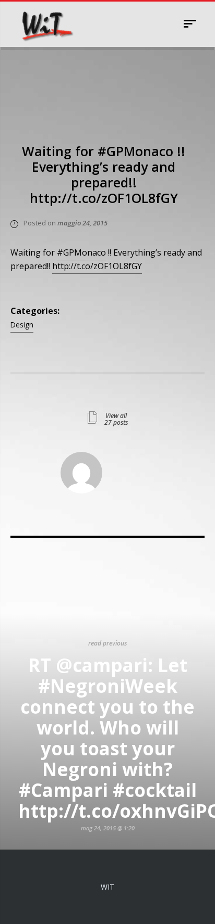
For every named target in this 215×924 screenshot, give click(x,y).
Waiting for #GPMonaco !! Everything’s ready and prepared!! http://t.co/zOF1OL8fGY (103, 174)
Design (21, 325)
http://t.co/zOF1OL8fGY (97, 266)
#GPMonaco (81, 252)
